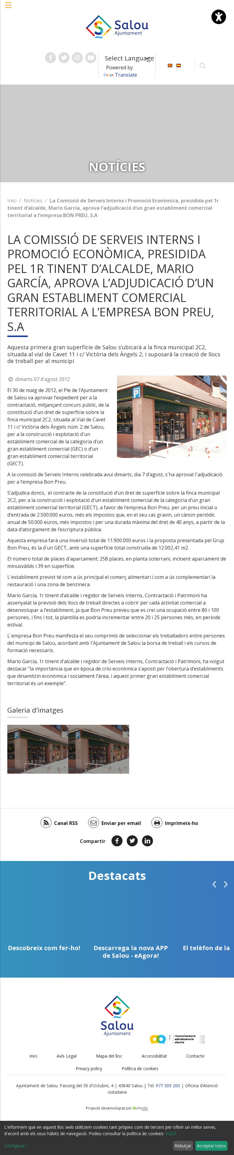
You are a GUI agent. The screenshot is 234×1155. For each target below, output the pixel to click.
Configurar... (16, 1146)
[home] (117, 26)
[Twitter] (132, 840)
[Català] (170, 65)
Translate (126, 74)
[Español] (178, 65)
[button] (8, 8)
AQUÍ (170, 1133)
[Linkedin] (147, 840)
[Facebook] (117, 840)
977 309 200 (168, 1085)
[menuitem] (170, 65)
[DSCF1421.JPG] (37, 749)
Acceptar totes (211, 1146)
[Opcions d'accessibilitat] (218, 16)
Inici (11, 200)
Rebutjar (183, 1146)
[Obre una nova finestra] (50, 57)
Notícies (33, 200)
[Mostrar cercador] (202, 65)
